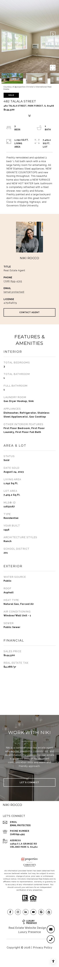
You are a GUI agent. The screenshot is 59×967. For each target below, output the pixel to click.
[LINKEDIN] (25, 912)
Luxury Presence (29, 931)
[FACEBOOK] (10, 912)
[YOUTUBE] (33, 912)
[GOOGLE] (41, 912)
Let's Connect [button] (29, 782)
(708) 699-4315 (13, 281)
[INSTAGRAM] (18, 912)
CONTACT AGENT (29, 312)
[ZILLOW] (49, 912)
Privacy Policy (42, 947)
